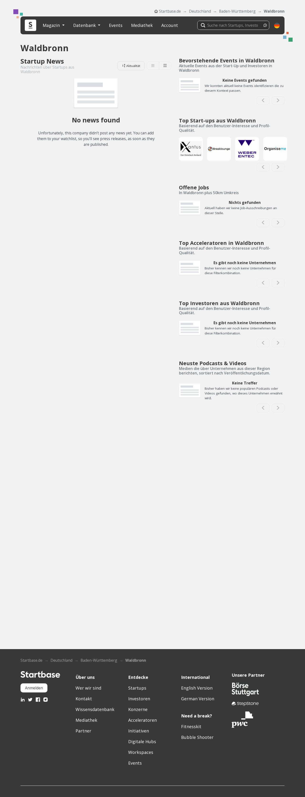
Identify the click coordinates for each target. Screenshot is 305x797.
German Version (197, 698)
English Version (197, 688)
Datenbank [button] (85, 25)
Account (169, 25)
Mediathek (142, 25)
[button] (277, 25)
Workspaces (140, 752)
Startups (137, 688)
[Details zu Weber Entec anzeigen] (247, 149)
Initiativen (138, 731)
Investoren (139, 698)
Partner (83, 731)
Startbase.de (170, 11)
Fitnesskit (191, 726)
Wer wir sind (88, 688)
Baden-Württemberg (237, 11)
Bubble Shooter (197, 737)
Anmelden (34, 688)
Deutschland (200, 11)
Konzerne (137, 709)
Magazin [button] (52, 25)
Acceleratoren (142, 720)
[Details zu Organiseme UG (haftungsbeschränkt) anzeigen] (275, 149)
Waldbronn (274, 11)
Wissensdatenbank (95, 709)
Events (115, 25)
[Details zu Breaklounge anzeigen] (219, 149)
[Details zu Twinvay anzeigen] (191, 149)
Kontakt (84, 698)
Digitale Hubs (142, 741)
